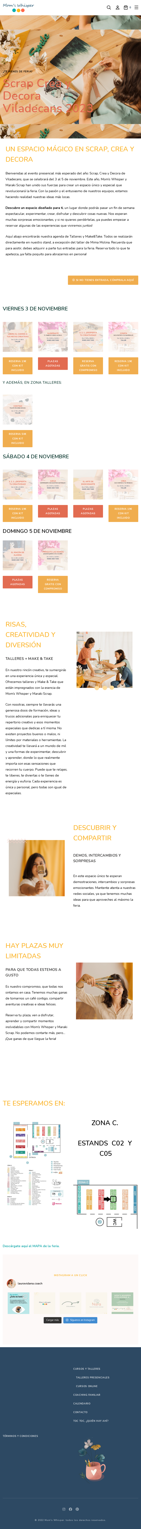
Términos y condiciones (20, 1436)
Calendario (82, 1403)
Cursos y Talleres (86, 1369)
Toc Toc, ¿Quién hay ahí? (91, 1421)
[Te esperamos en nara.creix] (96, 1303)
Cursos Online (86, 1386)
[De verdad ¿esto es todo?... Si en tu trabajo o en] (18, 1303)
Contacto (80, 1412)
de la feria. (50, 1246)
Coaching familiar (86, 1395)
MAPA (37, 1246)
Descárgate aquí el (17, 1246)
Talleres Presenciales (93, 1377)
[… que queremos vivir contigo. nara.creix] (70, 1303)
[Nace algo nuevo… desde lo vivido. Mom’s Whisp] (122, 1303)
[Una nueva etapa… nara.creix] (44, 1303)
